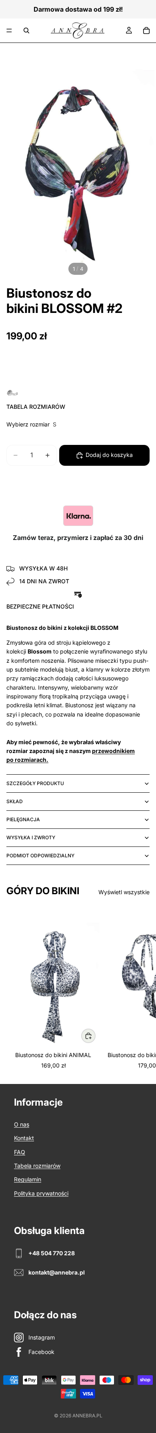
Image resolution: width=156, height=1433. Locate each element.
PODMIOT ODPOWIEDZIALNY (40, 855)
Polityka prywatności (41, 1193)
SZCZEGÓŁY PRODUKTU (35, 783)
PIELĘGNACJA (23, 819)
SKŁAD (14, 801)
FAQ (19, 1152)
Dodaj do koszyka (109, 454)
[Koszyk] (146, 30)
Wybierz (95, 1035)
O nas (21, 1124)
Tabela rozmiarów (37, 1165)
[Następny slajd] (141, 988)
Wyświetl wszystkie (124, 892)
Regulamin (27, 1179)
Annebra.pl (87, 1416)
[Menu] (9, 30)
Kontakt (24, 1138)
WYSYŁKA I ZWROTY (30, 837)
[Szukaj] (26, 30)
